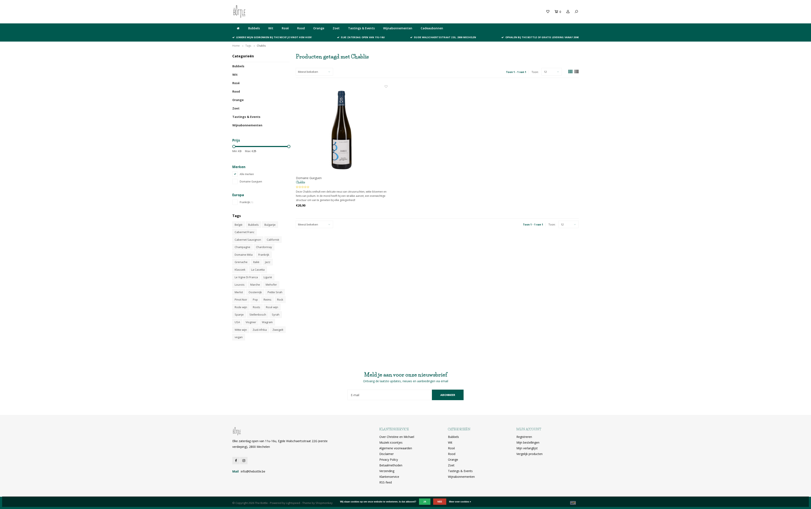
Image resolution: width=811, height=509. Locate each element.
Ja (424, 501)
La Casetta (258, 269)
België (238, 225)
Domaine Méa (244, 255)
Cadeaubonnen (432, 28)
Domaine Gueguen (251, 181)
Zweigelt (277, 330)
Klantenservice (389, 477)
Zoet (336, 28)
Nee (439, 501)
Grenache (241, 262)
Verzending (386, 471)
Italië (256, 262)
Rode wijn (241, 307)
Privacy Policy (388, 460)
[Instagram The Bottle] (244, 460)
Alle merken (247, 174)
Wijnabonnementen (397, 28)
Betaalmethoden (390, 465)
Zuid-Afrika (260, 330)
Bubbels (254, 28)
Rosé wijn (272, 307)
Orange (318, 28)
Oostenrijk (255, 292)
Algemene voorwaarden (395, 448)
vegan (239, 337)
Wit (270, 28)
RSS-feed (385, 482)
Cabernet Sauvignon (248, 240)
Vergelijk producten (529, 454)
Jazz (267, 262)
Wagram (267, 322)
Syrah (275, 314)
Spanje (239, 314)
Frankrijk (246, 202)
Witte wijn (241, 330)
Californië (273, 240)
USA (237, 322)
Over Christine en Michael (396, 437)
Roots (256, 307)
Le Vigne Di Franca (246, 277)
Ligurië (268, 277)
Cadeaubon (321, 11)
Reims (267, 299)
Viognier (251, 322)
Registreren (524, 437)
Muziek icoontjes (391, 442)
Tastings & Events (361, 28)
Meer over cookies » (460, 501)
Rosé (285, 28)
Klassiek (240, 269)
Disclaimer (386, 454)
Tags (248, 45)
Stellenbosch (257, 314)
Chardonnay (264, 247)
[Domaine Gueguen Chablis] (342, 130)
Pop (255, 299)
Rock (280, 299)
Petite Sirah (275, 292)
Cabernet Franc (244, 232)
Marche (255, 284)
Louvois (240, 284)
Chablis (261, 45)
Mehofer (271, 284)
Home (236, 45)
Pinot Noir (241, 299)
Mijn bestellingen (527, 442)
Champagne (242, 247)
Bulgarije (270, 225)
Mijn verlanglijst (527, 448)
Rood (301, 28)
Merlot (239, 292)
